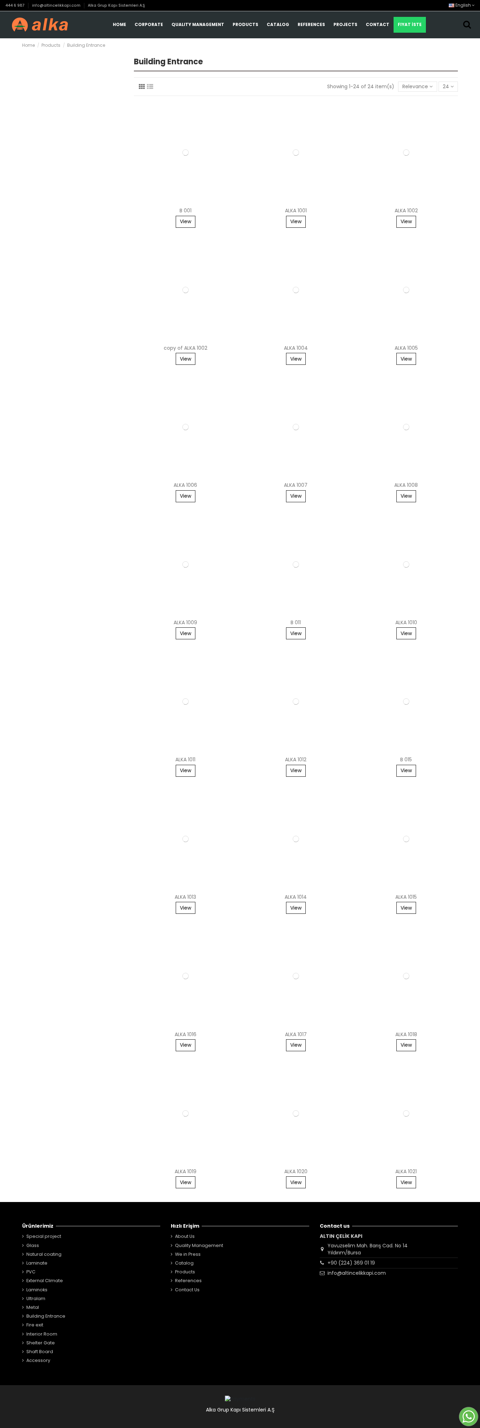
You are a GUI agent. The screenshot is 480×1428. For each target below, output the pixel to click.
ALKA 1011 (185, 759)
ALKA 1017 (296, 1034)
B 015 (406, 759)
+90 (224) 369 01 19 (351, 1262)
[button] (197, 25)
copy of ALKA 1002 (185, 347)
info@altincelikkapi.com (57, 5)
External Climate (44, 1281)
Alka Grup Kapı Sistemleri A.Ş (116, 5)
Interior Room (41, 1334)
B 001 (186, 210)
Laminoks (36, 1290)
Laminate (36, 1263)
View (185, 221)
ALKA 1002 (406, 210)
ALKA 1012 (295, 759)
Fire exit (34, 1325)
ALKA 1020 (295, 1171)
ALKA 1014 (296, 896)
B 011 (296, 622)
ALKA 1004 (296, 347)
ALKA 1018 (406, 1034)
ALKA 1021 (406, 1171)
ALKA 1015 (406, 896)
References (188, 1281)
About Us (185, 1236)
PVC (30, 1272)
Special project (43, 1236)
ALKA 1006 (185, 485)
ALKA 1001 (296, 210)
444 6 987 (15, 5)
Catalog (184, 1263)
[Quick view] (185, 202)
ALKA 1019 (185, 1171)
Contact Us (187, 1290)
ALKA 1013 (185, 896)
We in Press (188, 1254)
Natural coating (43, 1254)
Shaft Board (39, 1352)
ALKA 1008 (406, 485)
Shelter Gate (40, 1343)
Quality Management (199, 1245)
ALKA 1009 (185, 622)
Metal (32, 1307)
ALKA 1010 (406, 622)
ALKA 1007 (295, 485)
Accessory (38, 1360)
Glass (32, 1245)
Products (185, 1272)
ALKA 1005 (406, 347)
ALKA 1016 (185, 1034)
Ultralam (35, 1298)
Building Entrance (45, 1316)
